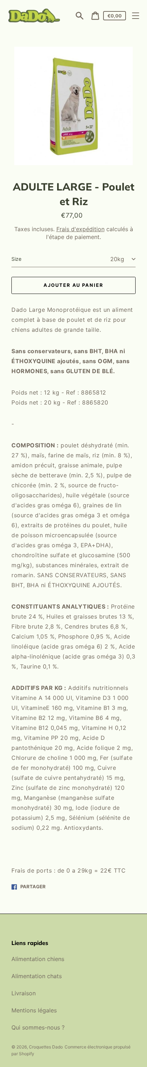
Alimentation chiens (37, 958)
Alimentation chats (36, 976)
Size (16, 259)
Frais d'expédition (80, 229)
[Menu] (135, 16)
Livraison (23, 993)
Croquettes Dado (46, 1047)
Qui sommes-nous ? (38, 1027)
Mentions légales (34, 1010)
